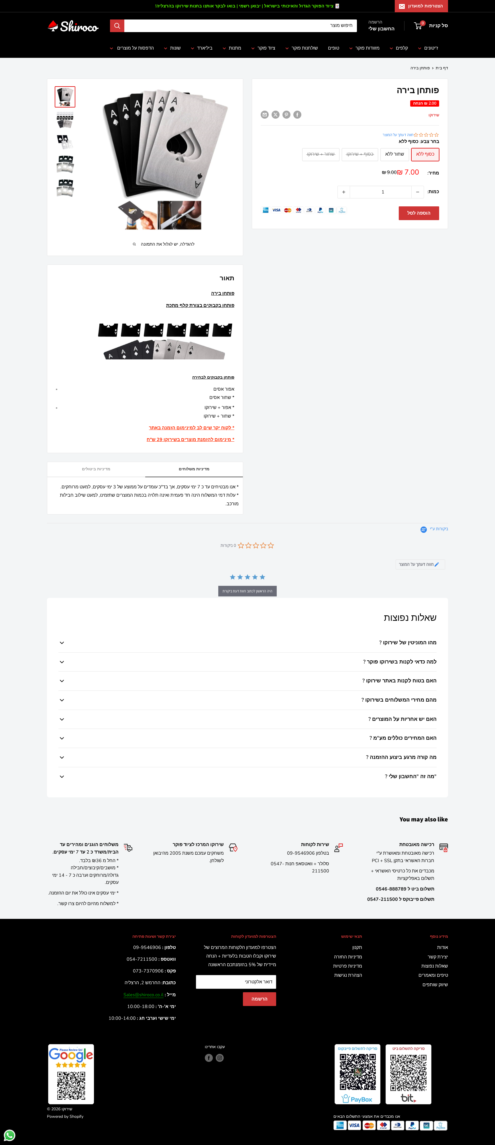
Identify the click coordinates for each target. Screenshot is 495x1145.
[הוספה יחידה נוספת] (344, 192)
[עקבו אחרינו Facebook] (209, 1058)
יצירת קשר (438, 957)
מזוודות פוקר (367, 48)
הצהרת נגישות (348, 975)
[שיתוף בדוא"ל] (265, 114)
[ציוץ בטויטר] (276, 114)
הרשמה (260, 999)
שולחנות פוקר (305, 48)
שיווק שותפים (435, 985)
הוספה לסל (419, 213)
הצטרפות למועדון (425, 6)
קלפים (402, 48)
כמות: (433, 192)
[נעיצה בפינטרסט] (286, 114)
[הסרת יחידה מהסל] (418, 192)
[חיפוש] (117, 25)
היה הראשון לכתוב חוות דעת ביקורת (247, 591)
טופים (333, 48)
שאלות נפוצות (434, 966)
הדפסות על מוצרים (135, 48)
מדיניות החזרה (348, 957)
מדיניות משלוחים (194, 469)
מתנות (235, 48)
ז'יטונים (431, 48)
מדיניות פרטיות (347, 966)
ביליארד (205, 48)
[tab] (420, 564)
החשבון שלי (381, 29)
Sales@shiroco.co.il (143, 995)
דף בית (442, 68)
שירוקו (434, 115)
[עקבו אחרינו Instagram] (220, 1058)
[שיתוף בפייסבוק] (297, 114)
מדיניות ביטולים (96, 469)
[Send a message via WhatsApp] (9, 1135)
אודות (442, 947)
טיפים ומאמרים (433, 975)
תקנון (357, 947)
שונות (175, 48)
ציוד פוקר (266, 48)
